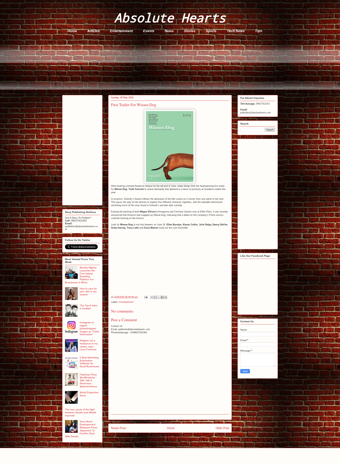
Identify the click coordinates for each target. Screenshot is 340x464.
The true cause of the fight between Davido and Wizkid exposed (80, 412)
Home (72, 31)
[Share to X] (159, 297)
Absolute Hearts (170, 17)
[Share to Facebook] (162, 297)
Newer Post (118, 428)
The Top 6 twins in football (88, 307)
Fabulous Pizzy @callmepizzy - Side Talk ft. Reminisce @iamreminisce (88, 380)
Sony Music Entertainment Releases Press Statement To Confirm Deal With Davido (81, 429)
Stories (190, 31)
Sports (211, 31)
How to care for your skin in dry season (88, 291)
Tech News (236, 31)
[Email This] (152, 297)
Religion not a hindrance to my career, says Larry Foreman (89, 345)
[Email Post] (145, 297)
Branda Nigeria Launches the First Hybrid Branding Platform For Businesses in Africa (81, 275)
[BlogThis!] (155, 297)
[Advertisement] (168, 65)
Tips (258, 31)
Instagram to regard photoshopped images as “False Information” (89, 328)
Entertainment (121, 31)
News (169, 31)
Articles (93, 31)
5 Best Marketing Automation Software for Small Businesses (89, 362)
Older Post (222, 428)
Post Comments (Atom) (177, 437)
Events (148, 31)
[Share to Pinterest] (165, 297)
